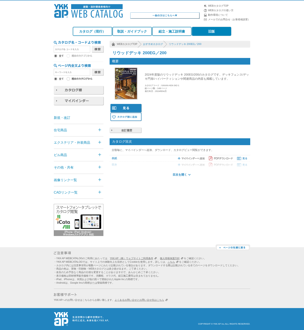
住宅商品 (60, 130)
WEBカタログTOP (218, 5)
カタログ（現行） (92, 31)
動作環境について (218, 14)
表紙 (114, 158)
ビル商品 (60, 155)
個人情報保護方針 (170, 258)
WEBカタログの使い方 (220, 10)
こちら (171, 261)
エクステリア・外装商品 (72, 142)
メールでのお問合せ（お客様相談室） (229, 19)
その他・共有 (64, 167)
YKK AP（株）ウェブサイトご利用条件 (131, 258)
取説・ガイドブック (132, 31)
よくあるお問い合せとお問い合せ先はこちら (139, 300)
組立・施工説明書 (172, 31)
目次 (114, 164)
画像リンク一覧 (65, 180)
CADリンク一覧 (66, 192)
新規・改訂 (62, 117)
